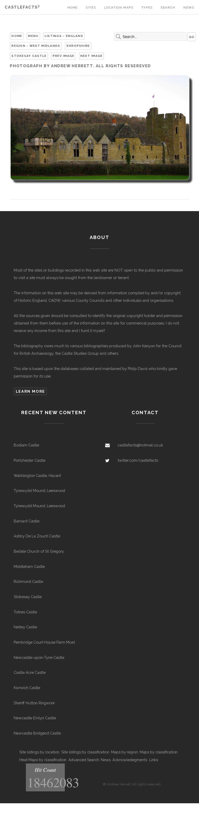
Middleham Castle (29, 566)
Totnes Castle (25, 612)
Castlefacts (22, 7)
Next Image (91, 56)
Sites (91, 7)
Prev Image (63, 56)
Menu (33, 36)
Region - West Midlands (35, 46)
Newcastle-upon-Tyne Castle (39, 657)
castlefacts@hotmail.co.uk (140, 445)
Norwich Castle (27, 687)
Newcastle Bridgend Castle (37, 733)
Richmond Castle (28, 581)
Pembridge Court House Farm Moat (44, 642)
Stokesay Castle (28, 56)
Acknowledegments (129, 760)
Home (72, 7)
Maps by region (124, 752)
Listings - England (64, 36)
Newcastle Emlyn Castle (35, 718)
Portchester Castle (29, 460)
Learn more (30, 391)
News (188, 7)
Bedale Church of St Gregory (39, 551)
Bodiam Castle (26, 445)
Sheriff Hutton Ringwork (34, 703)
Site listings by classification (85, 752)
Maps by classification (158, 752)
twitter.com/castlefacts (138, 460)
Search (168, 7)
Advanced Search (83, 760)
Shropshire (78, 46)
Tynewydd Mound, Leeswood (39, 490)
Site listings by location (39, 752)
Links (153, 760)
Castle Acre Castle (30, 672)
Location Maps (118, 7)
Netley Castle (25, 627)
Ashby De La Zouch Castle (37, 536)
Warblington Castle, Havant (37, 475)
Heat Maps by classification (42, 760)
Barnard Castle (26, 521)
